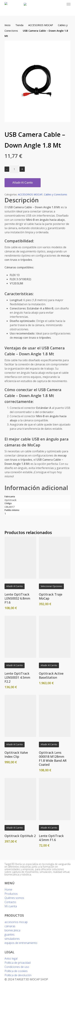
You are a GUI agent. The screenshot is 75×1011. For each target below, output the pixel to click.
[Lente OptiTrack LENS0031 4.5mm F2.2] (20, 637)
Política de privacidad (18, 963)
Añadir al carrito (22, 182)
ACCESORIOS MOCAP (40, 25)
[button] (68, 4)
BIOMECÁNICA (12, 930)
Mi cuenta (11, 906)
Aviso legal (11, 958)
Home (8, 889)
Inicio (7, 25)
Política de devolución (18, 975)
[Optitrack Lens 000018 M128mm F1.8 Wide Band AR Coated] (55, 716)
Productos (11, 894)
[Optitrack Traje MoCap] (55, 558)
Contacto (10, 902)
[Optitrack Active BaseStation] (55, 637)
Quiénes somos (14, 898)
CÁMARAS (10, 926)
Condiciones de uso (17, 967)
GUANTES (9, 934)
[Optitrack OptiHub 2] (20, 799)
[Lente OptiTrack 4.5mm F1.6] (55, 799)
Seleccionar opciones (51, 586)
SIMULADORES (12, 939)
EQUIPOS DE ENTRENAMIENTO (21, 943)
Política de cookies (16, 971)
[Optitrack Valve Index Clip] (20, 716)
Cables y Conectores (55, 194)
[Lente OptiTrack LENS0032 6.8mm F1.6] (20, 558)
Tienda (19, 25)
